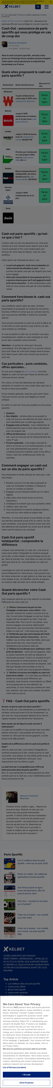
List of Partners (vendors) (14, 1067)
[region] (26, 1042)
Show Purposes (27, 1082)
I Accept (26, 1074)
